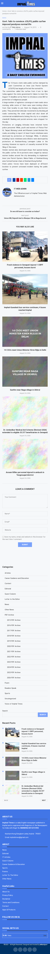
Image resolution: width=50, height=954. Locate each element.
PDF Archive (9, 615)
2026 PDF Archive (13, 678)
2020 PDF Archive (13, 646)
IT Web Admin (15, 27)
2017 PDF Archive (13, 631)
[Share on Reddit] (21, 180)
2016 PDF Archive (13, 625)
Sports (7, 693)
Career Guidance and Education (17, 578)
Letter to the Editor (12, 599)
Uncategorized (10, 699)
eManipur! (43, 944)
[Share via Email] (32, 180)
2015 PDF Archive (13, 620)
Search (5, 711)
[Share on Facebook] (14, 180)
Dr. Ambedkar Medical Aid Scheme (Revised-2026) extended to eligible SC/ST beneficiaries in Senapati (33, 789)
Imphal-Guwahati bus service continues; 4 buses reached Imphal (34, 745)
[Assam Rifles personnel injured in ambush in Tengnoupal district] (25, 454)
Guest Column (10, 594)
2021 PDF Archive (13, 651)
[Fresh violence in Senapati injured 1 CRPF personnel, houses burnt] (25, 246)
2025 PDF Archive (13, 672)
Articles (8, 573)
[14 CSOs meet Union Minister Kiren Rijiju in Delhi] (25, 332)
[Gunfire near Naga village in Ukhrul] (25, 371)
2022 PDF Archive (13, 657)
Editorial (8, 589)
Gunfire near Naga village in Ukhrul (25, 390)
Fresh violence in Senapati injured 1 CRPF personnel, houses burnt (33, 731)
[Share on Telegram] (29, 180)
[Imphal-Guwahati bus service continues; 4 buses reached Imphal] (25, 289)
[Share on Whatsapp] (25, 180)
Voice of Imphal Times (13, 704)
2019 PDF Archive (13, 641)
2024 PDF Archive (13, 667)
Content (8, 583)
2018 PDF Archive (13, 636)
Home (4, 11)
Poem (7, 683)
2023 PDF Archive (13, 662)
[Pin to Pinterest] (17, 180)
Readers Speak (10, 688)
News (7, 604)
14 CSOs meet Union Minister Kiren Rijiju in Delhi (25, 350)
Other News (9, 610)
